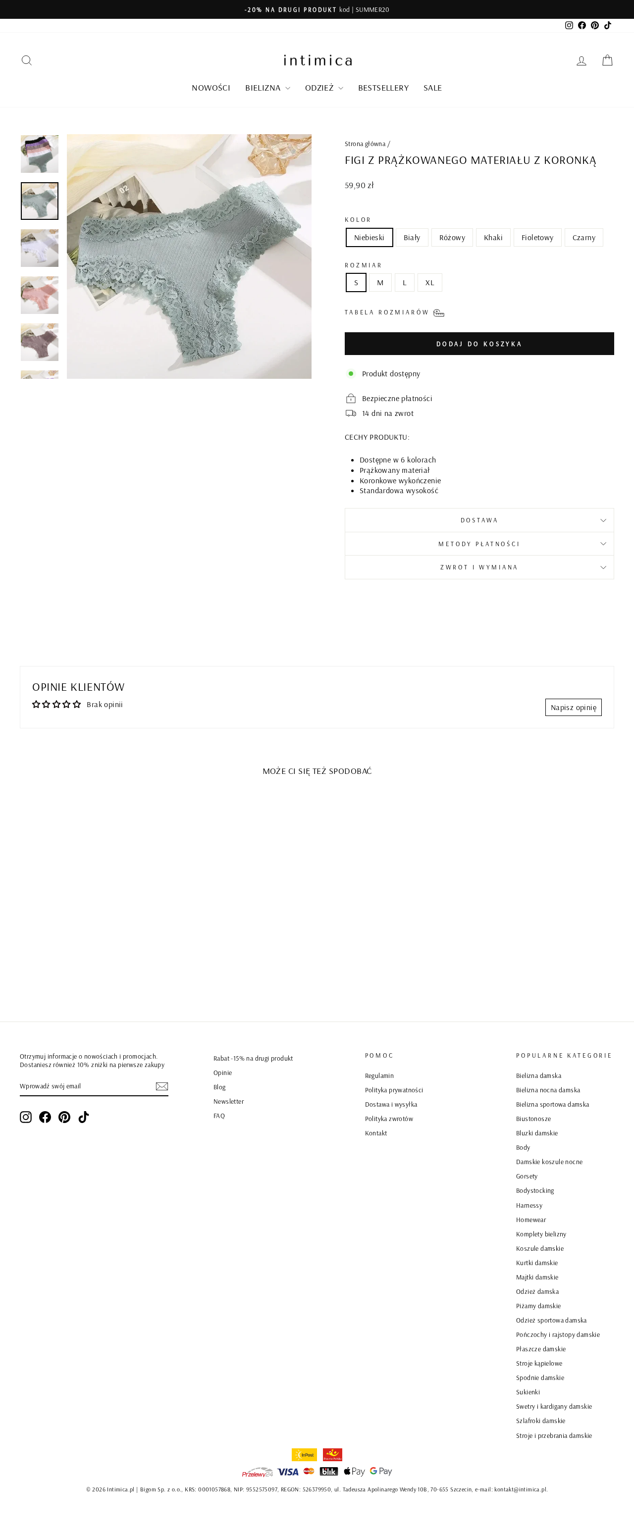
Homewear (531, 1219)
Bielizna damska (538, 1075)
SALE (432, 87)
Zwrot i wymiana (479, 567)
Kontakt (376, 1132)
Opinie (222, 1072)
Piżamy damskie (538, 1305)
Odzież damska (537, 1291)
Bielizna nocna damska (548, 1089)
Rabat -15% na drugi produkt (253, 1058)
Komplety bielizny (541, 1233)
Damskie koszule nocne (549, 1161)
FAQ (219, 1115)
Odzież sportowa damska (551, 1320)
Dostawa (480, 520)
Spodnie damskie (540, 1377)
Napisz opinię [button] (573, 707)
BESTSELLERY (383, 87)
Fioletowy (538, 237)
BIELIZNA (264, 87)
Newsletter (228, 1101)
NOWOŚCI (211, 87)
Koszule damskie (540, 1248)
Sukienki (528, 1391)
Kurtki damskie (537, 1262)
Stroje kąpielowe (539, 1363)
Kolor (358, 219)
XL (429, 282)
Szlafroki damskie (541, 1420)
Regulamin (379, 1075)
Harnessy (529, 1205)
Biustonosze (533, 1118)
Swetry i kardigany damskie (554, 1406)
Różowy (452, 237)
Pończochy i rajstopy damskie (558, 1334)
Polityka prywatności (394, 1089)
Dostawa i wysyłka (391, 1104)
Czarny (584, 237)
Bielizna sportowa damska (552, 1104)
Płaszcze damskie (541, 1348)
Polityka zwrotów (389, 1118)
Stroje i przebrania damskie (554, 1435)
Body (523, 1147)
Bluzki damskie (537, 1132)
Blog (219, 1086)
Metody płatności (479, 544)
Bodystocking (535, 1190)
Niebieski (369, 237)
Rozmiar (364, 265)
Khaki (493, 237)
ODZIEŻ (320, 87)
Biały (412, 237)
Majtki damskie (537, 1277)
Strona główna (365, 143)
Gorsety (527, 1176)
